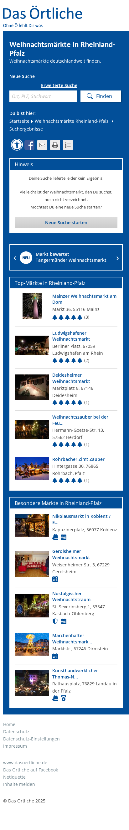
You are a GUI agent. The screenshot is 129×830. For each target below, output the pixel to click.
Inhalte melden (19, 784)
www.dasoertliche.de (25, 763)
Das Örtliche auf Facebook (30, 770)
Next (117, 257)
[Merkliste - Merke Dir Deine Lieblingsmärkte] (68, 145)
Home (9, 724)
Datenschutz (16, 732)
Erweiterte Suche (59, 85)
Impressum (15, 746)
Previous (15, 257)
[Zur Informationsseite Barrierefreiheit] (17, 144)
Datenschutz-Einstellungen (31, 739)
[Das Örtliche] (45, 10)
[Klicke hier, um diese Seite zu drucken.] (55, 145)
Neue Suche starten (66, 222)
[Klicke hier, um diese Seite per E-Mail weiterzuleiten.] (42, 145)
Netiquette (14, 777)
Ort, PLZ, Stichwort (11, 86)
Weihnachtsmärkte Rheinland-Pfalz (71, 121)
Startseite (19, 121)
